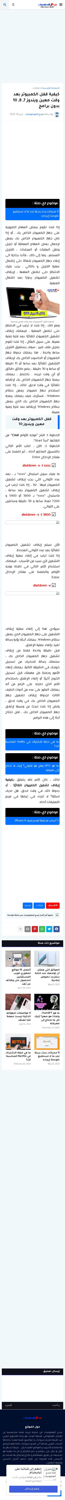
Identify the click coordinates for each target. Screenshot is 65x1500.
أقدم (9, 1405)
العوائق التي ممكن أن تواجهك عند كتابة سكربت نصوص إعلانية (47, 975)
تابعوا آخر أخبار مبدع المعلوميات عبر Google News (30, 915)
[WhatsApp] (42, 929)
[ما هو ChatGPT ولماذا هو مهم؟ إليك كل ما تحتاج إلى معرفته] (47, 1002)
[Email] (28, 929)
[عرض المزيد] (20, 929)
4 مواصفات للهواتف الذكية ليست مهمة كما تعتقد (18, 1017)
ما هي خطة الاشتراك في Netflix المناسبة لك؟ (32, 744)
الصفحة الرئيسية (51, 88)
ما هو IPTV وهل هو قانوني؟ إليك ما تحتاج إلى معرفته (32, 768)
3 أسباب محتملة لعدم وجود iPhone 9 (37, 821)
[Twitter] (49, 929)
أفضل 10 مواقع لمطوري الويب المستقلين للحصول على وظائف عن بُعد (18, 977)
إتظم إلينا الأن (32, 1489)
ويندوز (28, 905)
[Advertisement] (32, 46)
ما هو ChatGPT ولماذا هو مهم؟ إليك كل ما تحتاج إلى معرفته (47, 1018)
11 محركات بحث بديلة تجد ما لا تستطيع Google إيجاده (36, 214)
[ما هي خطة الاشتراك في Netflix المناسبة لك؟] (18, 1042)
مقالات (36, 88)
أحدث (55, 1405)
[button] (61, 5)
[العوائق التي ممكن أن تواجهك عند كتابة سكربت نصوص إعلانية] (47, 959)
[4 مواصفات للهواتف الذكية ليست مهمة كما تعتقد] (18, 1002)
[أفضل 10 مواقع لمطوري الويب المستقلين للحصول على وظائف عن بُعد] (18, 959)
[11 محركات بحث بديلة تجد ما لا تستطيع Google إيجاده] (47, 1042)
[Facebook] (56, 929)
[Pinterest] (35, 929)
